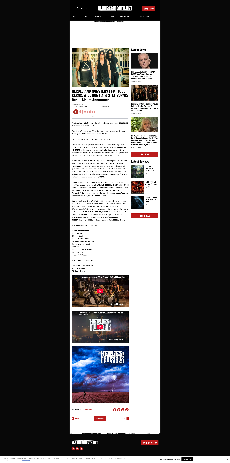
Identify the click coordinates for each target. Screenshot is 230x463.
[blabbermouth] (115, 10)
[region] (115, 459)
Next (123, 418)
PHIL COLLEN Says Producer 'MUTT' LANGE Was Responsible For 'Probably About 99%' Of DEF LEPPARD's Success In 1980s (144, 75)
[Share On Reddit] (122, 409)
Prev (77, 418)
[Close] (227, 459)
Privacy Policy (125, 16)
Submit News (149, 9)
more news (145, 154)
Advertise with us (150, 443)
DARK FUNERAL (150, 182)
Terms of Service (144, 16)
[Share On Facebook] (114, 409)
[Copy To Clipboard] (127, 409)
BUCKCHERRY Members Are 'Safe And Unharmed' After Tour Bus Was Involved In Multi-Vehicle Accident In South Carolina (144, 107)
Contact (111, 16)
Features (85, 16)
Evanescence (87, 409)
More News (100, 418)
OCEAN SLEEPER (151, 197)
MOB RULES (149, 166)
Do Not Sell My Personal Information (170, 459)
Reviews (98, 16)
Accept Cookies (187, 459)
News (73, 16)
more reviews (145, 216)
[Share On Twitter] (118, 409)
